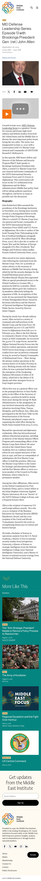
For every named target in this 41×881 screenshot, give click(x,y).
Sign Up (20, 803)
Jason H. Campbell (8, 640)
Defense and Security (9, 57)
